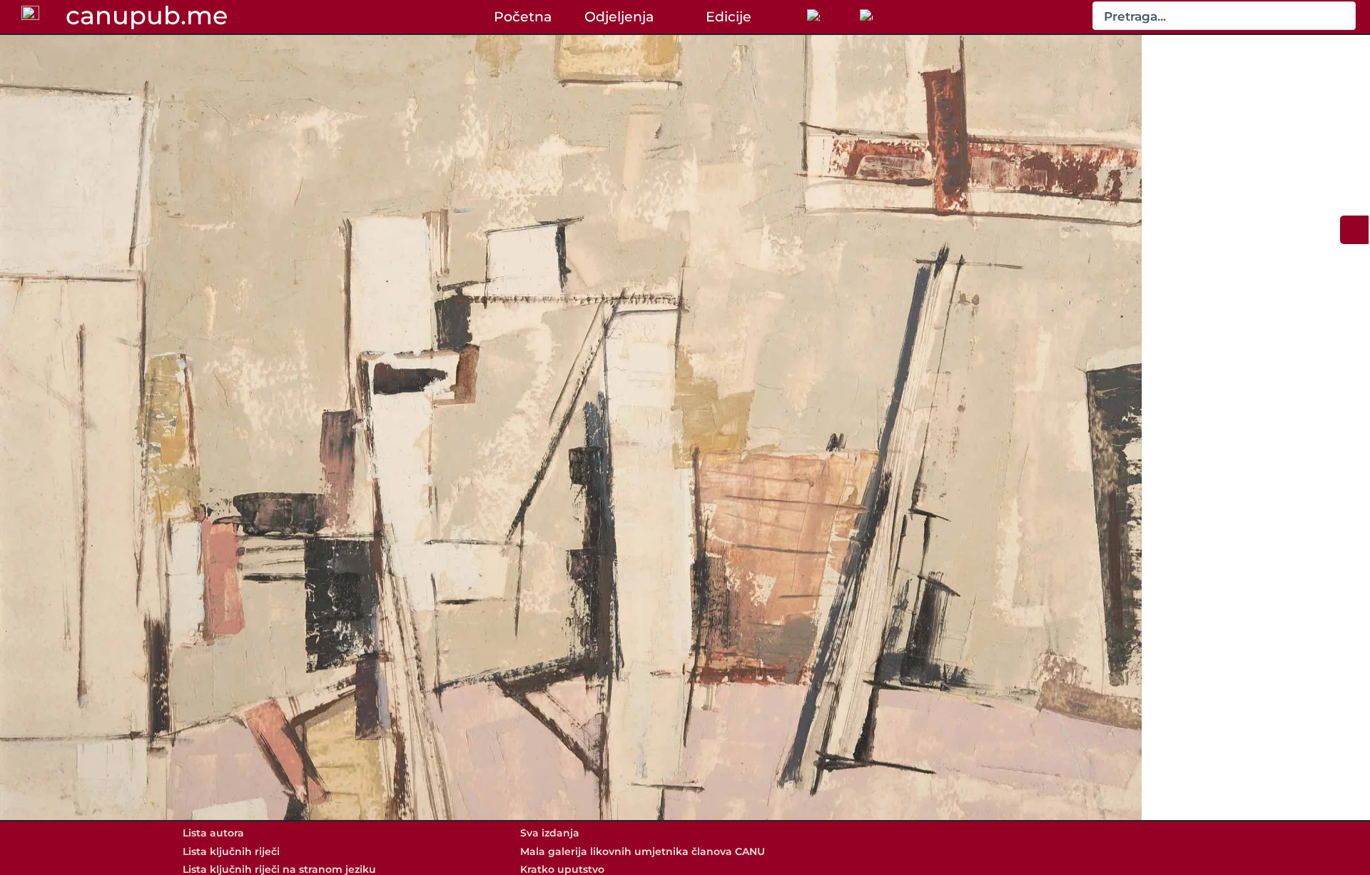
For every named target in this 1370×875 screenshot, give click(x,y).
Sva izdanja (549, 832)
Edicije (728, 16)
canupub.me (147, 16)
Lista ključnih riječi (231, 851)
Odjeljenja (619, 16)
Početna (523, 16)
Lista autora (213, 832)
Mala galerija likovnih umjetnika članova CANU (642, 851)
